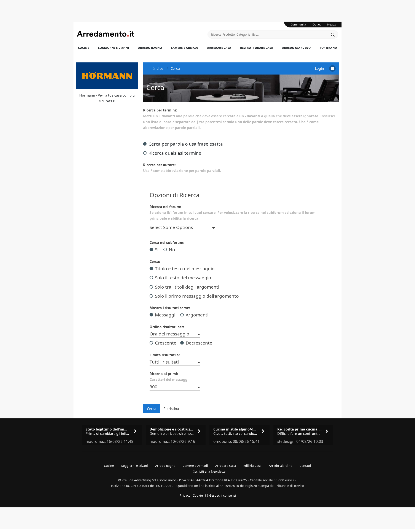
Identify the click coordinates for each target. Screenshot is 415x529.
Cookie (198, 495)
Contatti (305, 466)
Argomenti (197, 315)
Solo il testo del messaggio (183, 278)
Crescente (165, 343)
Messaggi (165, 315)
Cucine (83, 48)
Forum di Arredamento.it (142, 34)
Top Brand (328, 48)
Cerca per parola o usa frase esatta (185, 144)
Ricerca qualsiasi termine (174, 153)
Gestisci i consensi (222, 495)
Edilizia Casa (252, 466)
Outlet (317, 24)
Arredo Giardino (296, 48)
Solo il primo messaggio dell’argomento (197, 296)
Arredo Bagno (150, 48)
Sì (156, 249)
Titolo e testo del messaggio (185, 268)
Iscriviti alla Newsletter (210, 471)
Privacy (185, 495)
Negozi (331, 24)
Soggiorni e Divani (113, 48)
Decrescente (199, 343)
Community (298, 24)
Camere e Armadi (184, 48)
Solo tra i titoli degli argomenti (187, 287)
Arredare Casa (219, 48)
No (172, 249)
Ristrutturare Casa (256, 48)
